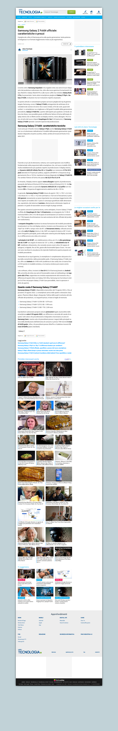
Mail (91, 13)
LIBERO (23, 682)
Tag (84, 652)
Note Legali (26, 684)
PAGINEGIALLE (34, 682)
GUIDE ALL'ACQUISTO (59, 17)
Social (19, 637)
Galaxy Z (22, 331)
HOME (19, 24)
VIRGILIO (28, 682)
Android (41, 620)
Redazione (42, 634)
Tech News (21, 625)
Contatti (97, 652)
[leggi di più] (71, 50)
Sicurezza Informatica (67, 634)
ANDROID (24, 17)
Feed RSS (54, 652)
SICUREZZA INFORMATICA (94, 169)
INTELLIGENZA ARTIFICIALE (43, 597)
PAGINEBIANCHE (58, 682)
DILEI (70, 682)
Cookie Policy (37, 684)
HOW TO (50, 17)
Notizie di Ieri (21, 622)
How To (83, 620)
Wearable (62, 620)
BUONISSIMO (88, 682)
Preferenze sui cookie (46, 684)
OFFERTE (69, 17)
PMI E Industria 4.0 (86, 634)
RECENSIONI (76, 17)
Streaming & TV (22, 639)
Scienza (20, 627)
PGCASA (51, 682)
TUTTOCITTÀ (66, 682)
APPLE (30, 17)
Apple (40, 622)
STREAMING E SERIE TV (40, 17)
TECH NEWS (21, 597)
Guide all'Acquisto (85, 622)
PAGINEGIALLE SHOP (44, 682)
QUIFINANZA (81, 682)
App (40, 625)
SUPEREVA (94, 682)
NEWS (18, 17)
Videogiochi (21, 641)
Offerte (20, 629)
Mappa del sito (69, 652)
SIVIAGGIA (74, 682)
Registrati (85, 13)
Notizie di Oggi (22, 620)
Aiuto (53, 684)
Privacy (31, 684)
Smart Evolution (64, 622)
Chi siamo (21, 684)
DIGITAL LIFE (21, 579)
